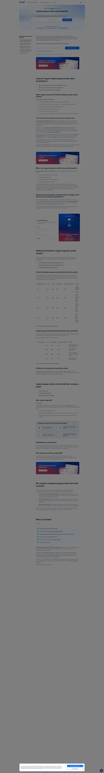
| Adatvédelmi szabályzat (57, 768)
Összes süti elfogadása (75, 765)
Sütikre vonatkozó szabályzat (48, 768)
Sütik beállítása (75, 768)
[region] (52, 767)
